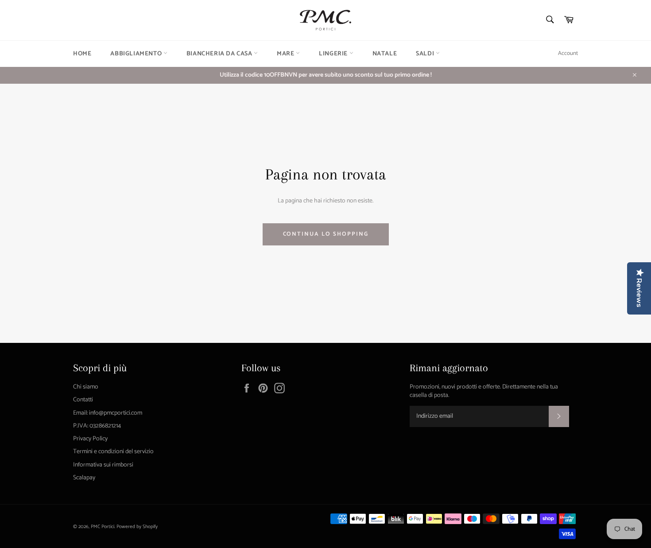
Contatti (83, 400)
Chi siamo (85, 387)
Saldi (426, 54)
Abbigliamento (136, 54)
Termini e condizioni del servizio (113, 452)
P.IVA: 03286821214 (97, 426)
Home (82, 54)
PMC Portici (102, 527)
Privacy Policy (90, 439)
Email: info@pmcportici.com (107, 413)
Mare (286, 54)
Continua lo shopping (325, 234)
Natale (384, 54)
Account (568, 53)
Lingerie (334, 54)
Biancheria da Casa (220, 54)
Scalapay (84, 478)
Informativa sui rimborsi (103, 465)
